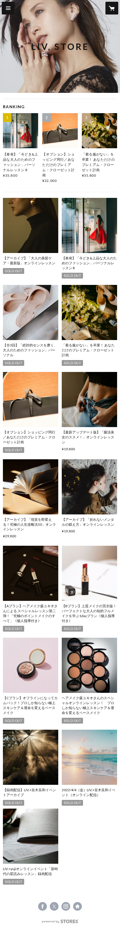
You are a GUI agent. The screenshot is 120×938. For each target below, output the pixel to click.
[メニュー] (8, 8)
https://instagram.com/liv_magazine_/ (65, 906)
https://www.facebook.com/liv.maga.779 (42, 906)
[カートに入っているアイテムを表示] (111, 8)
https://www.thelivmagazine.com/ (77, 906)
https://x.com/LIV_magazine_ (54, 906)
